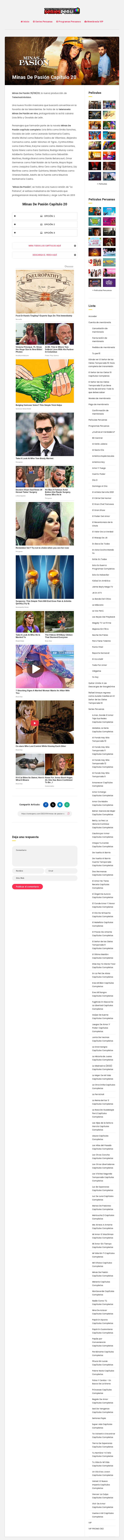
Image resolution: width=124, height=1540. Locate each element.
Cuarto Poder (98, 474)
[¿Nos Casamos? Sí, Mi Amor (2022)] (109, 214)
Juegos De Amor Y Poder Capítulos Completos (101, 1028)
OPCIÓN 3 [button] (49, 233)
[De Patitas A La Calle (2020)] (109, 265)
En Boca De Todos (101, 543)
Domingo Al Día (99, 486)
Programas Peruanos (69, 21)
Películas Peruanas (98, 420)
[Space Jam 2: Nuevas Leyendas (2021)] (109, 158)
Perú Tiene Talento (101, 641)
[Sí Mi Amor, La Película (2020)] (109, 275)
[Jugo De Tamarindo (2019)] (109, 224)
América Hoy (98, 462)
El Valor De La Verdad (102, 531)
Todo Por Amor (99, 665)
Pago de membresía (99, 404)
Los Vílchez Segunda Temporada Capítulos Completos (103, 1177)
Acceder (93, 316)
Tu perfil (96, 353)
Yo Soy (95, 677)
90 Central (97, 438)
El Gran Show (98, 510)
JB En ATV (97, 592)
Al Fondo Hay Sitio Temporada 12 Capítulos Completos (102, 763)
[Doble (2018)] (109, 254)
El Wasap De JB (99, 537)
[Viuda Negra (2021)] (95, 168)
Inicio (26, 21)
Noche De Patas (100, 635)
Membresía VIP (95, 21)
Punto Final (97, 647)
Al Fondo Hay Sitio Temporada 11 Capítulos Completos (102, 750)
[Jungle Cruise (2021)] (95, 148)
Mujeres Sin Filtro (100, 629)
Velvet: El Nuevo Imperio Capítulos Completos (101, 1485)
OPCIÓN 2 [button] (49, 224)
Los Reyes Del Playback (103, 616)
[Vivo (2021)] (109, 128)
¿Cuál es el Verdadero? (103, 432)
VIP (90, 1522)
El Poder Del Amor (101, 516)
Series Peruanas (44, 21)
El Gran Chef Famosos (103, 504)
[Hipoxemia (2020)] (95, 234)
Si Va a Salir (97, 659)
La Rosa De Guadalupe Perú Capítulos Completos (103, 1113)
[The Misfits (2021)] (109, 117)
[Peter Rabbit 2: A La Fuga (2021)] (109, 138)
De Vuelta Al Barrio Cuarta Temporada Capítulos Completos (102, 862)
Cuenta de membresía (100, 322)
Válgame (96, 671)
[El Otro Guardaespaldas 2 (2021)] (95, 128)
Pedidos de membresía (103, 347)
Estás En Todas (99, 559)
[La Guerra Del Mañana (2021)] (109, 179)
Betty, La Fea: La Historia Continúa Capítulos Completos (102, 824)
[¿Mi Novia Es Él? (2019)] (95, 244)
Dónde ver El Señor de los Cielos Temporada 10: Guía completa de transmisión (102, 363)
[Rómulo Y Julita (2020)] (95, 285)
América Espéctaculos (103, 456)
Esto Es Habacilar (100, 574)
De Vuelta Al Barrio (101, 852)
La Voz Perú (97, 610)
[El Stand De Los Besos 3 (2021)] (109, 107)
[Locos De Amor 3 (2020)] (95, 265)
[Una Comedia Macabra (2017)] (109, 285)
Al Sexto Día (98, 450)
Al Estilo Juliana (99, 444)
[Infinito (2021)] (95, 117)
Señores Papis (99, 1418)
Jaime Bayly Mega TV (102, 586)
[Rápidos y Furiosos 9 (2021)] (109, 148)
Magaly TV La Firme (101, 623)
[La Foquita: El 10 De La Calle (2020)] (95, 254)
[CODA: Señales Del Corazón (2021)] (95, 107)
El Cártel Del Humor (102, 498)
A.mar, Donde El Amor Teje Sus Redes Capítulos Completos (103, 719)
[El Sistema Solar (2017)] (95, 275)
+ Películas (102, 184)
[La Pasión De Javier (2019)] (109, 234)
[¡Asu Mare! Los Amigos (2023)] (95, 214)
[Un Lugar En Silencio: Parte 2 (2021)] (109, 168)
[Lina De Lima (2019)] (109, 244)
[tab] (44, 216)
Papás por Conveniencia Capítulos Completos (102, 1342)
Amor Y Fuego (99, 468)
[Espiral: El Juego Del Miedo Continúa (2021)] (95, 179)
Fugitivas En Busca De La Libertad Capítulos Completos (102, 1005)
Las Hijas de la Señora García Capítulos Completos (102, 1126)
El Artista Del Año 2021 (103, 492)
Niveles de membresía (100, 398)
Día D (95, 480)
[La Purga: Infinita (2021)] (95, 158)
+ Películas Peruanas (102, 290)
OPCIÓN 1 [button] (49, 216)
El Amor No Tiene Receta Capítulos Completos (100, 884)
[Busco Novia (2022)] (95, 224)
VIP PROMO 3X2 (96, 1528)
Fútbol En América (101, 580)
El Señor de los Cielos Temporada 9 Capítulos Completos (102, 945)
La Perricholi (98, 1094)
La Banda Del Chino (101, 598)
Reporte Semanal (100, 653)
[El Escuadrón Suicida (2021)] (95, 138)
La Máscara (97, 605)
